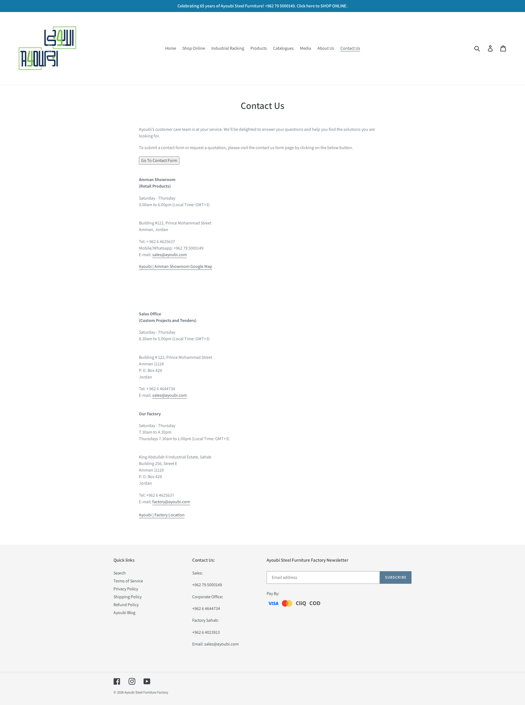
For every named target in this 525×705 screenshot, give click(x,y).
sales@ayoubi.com (169, 254)
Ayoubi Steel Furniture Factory (146, 692)
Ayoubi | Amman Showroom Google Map (175, 266)
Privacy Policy (125, 589)
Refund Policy (126, 605)
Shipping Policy (127, 597)
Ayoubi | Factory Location (162, 515)
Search (119, 573)
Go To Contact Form (159, 160)
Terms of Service (128, 581)
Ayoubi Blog (124, 612)
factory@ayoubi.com (171, 502)
